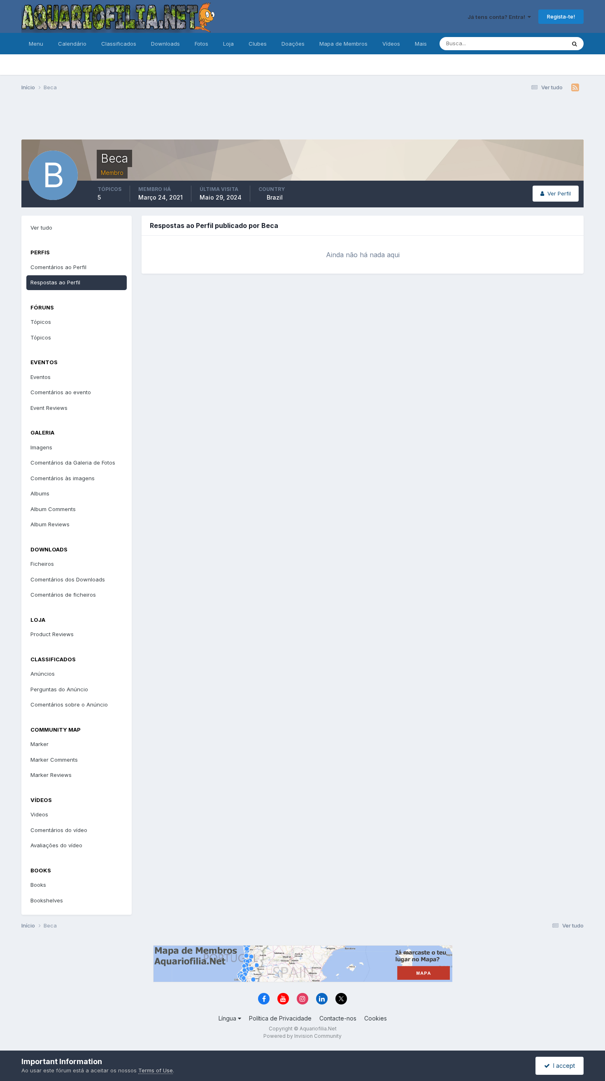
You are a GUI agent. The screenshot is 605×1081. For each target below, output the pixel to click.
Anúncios (42, 673)
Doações (293, 43)
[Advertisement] (302, 118)
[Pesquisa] (574, 43)
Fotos (201, 43)
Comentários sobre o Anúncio (69, 704)
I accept (562, 1065)
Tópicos (40, 321)
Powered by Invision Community (302, 1036)
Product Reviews (52, 634)
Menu (36, 43)
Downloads (165, 43)
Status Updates (535, 43)
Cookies (375, 1018)
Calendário (72, 43)
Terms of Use (155, 1070)
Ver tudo (41, 227)
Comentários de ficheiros (63, 594)
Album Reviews (50, 524)
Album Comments (53, 509)
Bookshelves (46, 900)
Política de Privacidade (280, 1018)
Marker (39, 744)
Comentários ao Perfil (58, 267)
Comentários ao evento (60, 392)
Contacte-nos (337, 1018)
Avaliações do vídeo (56, 845)
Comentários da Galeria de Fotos (72, 462)
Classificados (118, 43)
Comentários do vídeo (58, 830)
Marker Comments (54, 759)
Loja (228, 43)
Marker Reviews (51, 775)
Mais (421, 43)
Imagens (41, 447)
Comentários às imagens (62, 478)
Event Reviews (48, 408)
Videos (39, 814)
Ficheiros (42, 563)
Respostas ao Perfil (55, 282)
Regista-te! (561, 16)
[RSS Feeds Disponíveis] (575, 87)
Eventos (40, 377)
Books (38, 884)
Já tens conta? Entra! (498, 17)
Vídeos (391, 43)
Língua (228, 1018)
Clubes (258, 43)
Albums (39, 493)
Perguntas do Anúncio (59, 689)
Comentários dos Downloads (67, 579)
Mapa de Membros (343, 43)
